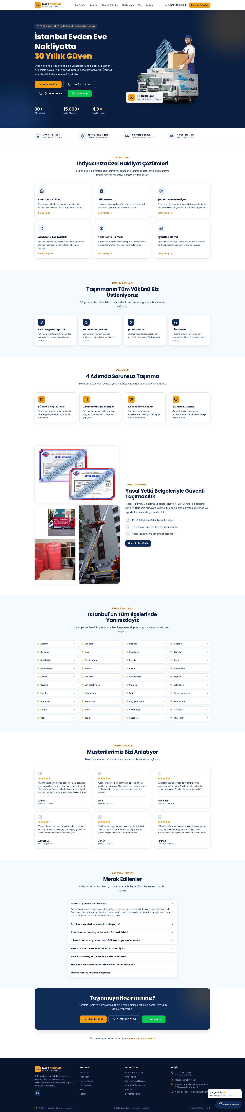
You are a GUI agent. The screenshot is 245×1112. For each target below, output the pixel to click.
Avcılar (57, 676)
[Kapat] (239, 1091)
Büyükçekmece (102, 685)
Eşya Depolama (132, 1094)
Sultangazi (191, 709)
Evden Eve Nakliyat (134, 1072)
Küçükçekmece (146, 701)
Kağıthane (102, 701)
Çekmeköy (191, 685)
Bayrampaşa (146, 676)
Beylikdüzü (57, 660)
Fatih (146, 693)
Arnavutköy (191, 668)
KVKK (208, 1108)
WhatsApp (82, 93)
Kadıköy (57, 644)
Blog (140, 5)
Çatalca (146, 685)
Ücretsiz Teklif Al (199, 5)
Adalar (146, 668)
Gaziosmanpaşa (191, 693)
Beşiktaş (57, 652)
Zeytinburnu (102, 660)
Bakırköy (102, 676)
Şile (57, 718)
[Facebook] (37, 1093)
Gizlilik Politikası (197, 1108)
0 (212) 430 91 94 (177, 5)
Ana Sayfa (80, 5)
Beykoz (191, 676)
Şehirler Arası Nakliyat (135, 1081)
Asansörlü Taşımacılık (135, 1085)
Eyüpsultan (102, 693)
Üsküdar (102, 644)
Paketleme (130, 1089)
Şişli (102, 652)
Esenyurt (102, 668)
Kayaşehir (191, 718)
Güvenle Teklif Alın (138, 543)
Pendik (146, 660)
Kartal (191, 660)
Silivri (102, 709)
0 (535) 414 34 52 (52, 93)
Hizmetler (93, 5)
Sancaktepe (191, 701)
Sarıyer (57, 709)
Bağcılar (191, 652)
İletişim (149, 5)
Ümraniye (146, 718)
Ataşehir (191, 644)
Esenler (57, 693)
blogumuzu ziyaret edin (139, 1038)
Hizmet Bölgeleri (110, 5)
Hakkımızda (128, 5)
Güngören (57, 701)
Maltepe (146, 644)
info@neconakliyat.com (186, 1080)
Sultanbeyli (146, 709)
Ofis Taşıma (130, 1077)
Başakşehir (146, 652)
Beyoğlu (57, 685)
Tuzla (102, 718)
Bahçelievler (57, 668)
